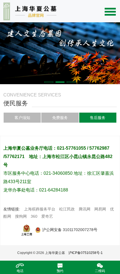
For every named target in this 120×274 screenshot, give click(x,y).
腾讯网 (84, 209)
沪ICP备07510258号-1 (85, 253)
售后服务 (97, 117)
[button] (48, 82)
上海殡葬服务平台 (39, 209)
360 (34, 216)
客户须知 (22, 117)
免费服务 (60, 117)
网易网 (100, 209)
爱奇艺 (47, 216)
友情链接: (11, 209)
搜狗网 (21, 216)
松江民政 (67, 209)
